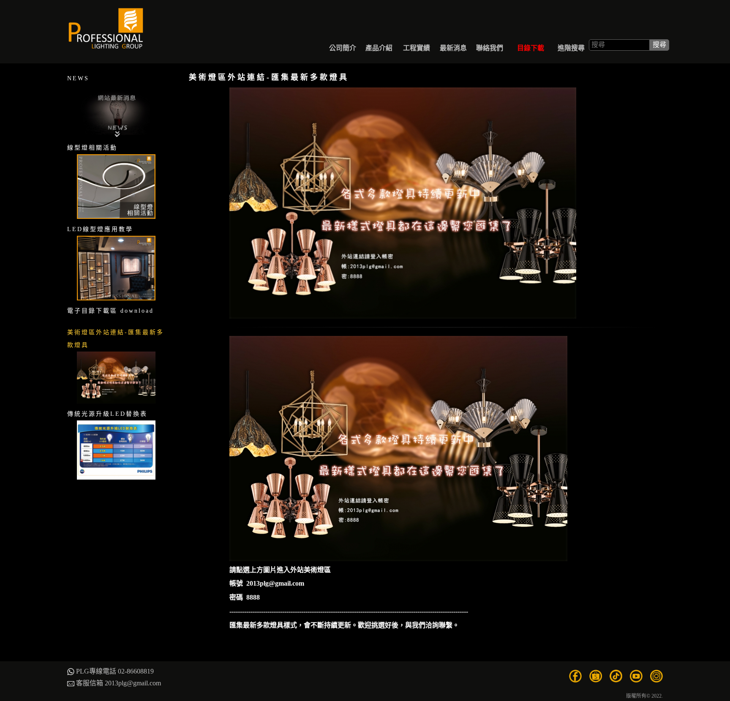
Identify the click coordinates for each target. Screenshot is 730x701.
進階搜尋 (571, 45)
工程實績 (416, 45)
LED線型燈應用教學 (100, 229)
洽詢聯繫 (438, 625)
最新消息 (453, 45)
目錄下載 (530, 45)
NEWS (78, 78)
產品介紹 (379, 45)
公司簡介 (342, 45)
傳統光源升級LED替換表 (107, 414)
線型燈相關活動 (92, 148)
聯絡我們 (489, 45)
